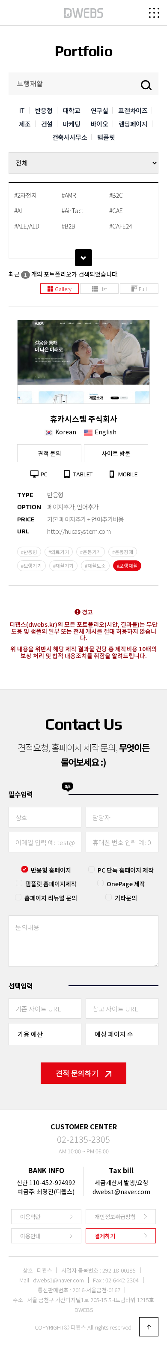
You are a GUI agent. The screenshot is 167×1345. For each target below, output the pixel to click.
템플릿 (106, 136)
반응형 (44, 110)
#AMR (69, 195)
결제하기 (105, 1236)
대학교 (72, 110)
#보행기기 (31, 565)
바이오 (99, 123)
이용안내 (30, 1236)
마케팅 (72, 123)
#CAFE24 (120, 226)
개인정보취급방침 (115, 1217)
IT (22, 110)
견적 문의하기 (77, 1073)
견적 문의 (49, 453)
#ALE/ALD (26, 226)
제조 (24, 123)
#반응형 (29, 551)
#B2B (68, 226)
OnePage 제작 (126, 883)
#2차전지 (25, 195)
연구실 (99, 110)
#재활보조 (95, 565)
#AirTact (72, 210)
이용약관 (30, 1217)
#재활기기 (63, 565)
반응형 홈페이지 (51, 870)
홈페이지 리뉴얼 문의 (50, 898)
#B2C (116, 195)
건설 (47, 123)
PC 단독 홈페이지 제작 (126, 870)
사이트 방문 (116, 453)
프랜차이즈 (132, 110)
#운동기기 (90, 551)
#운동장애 (122, 551)
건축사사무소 (69, 136)
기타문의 (126, 898)
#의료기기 (58, 551)
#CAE (116, 210)
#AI (18, 210)
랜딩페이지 (133, 123)
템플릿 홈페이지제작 (51, 883)
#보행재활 (127, 565)
